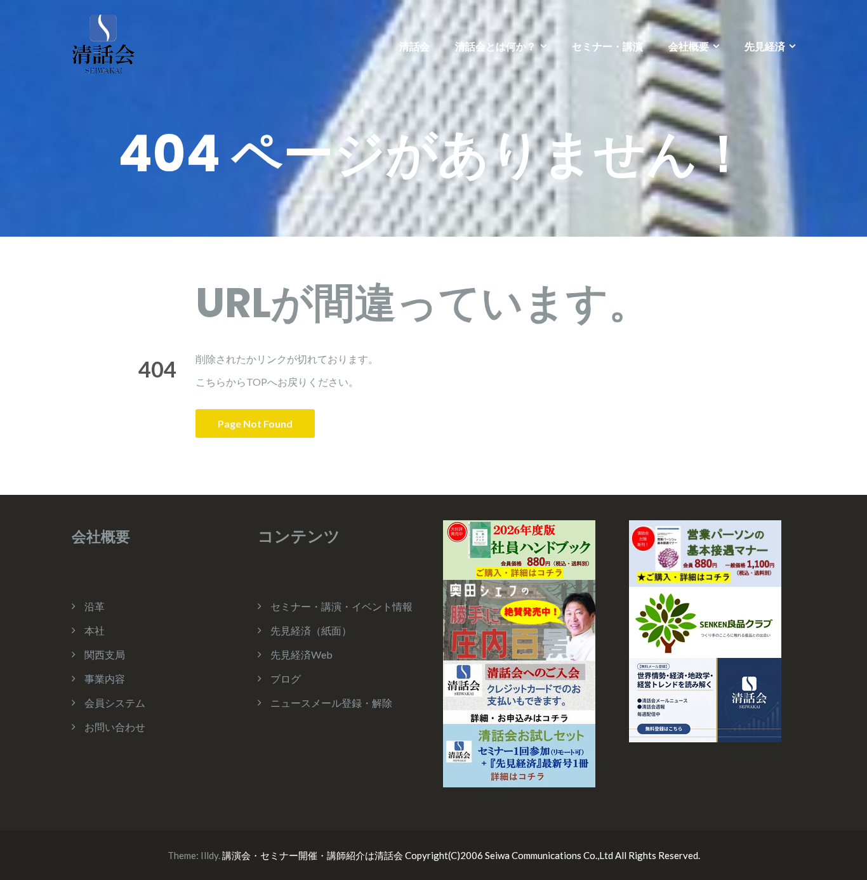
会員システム (114, 703)
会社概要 (688, 46)
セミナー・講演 (607, 46)
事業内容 (104, 679)
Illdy (209, 855)
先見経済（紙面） (311, 630)
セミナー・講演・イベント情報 (341, 606)
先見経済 (765, 46)
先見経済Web (301, 654)
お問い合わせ (114, 727)
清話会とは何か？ (495, 46)
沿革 (94, 606)
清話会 (414, 46)
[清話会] (103, 43)
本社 (94, 630)
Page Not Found (255, 423)
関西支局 (104, 654)
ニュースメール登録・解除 (331, 703)
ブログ (285, 679)
